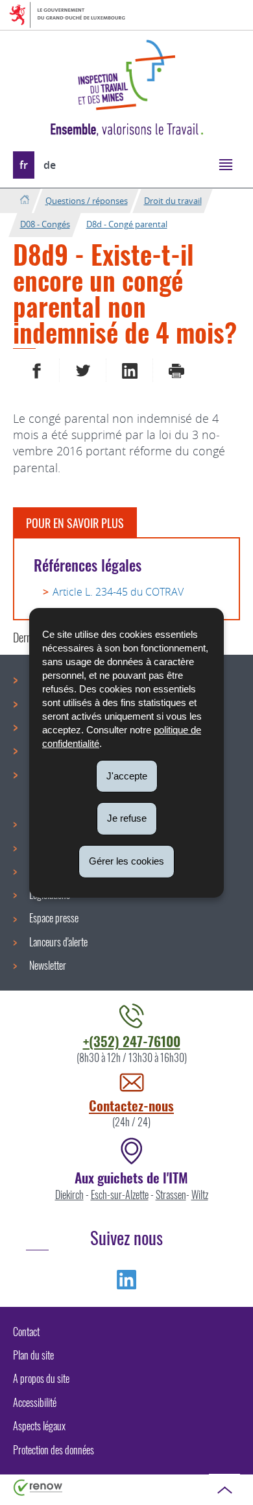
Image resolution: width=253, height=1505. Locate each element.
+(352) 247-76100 (131, 1041)
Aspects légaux (39, 1426)
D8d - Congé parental (126, 224)
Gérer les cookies (126, 860)
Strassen (171, 1194)
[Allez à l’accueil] (24, 200)
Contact (26, 1331)
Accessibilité (34, 1402)
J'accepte (126, 775)
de (49, 165)
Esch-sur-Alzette (120, 1194)
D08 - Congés (45, 224)
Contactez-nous (131, 1105)
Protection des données (53, 1450)
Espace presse (53, 918)
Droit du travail (173, 201)
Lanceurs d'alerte (58, 942)
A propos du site (41, 1378)
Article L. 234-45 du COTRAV (118, 592)
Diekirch (69, 1194)
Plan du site (33, 1355)
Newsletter (47, 965)
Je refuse (127, 818)
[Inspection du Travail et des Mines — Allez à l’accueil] (126, 75)
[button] (225, 164)
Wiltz (199, 1194)
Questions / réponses (86, 201)
